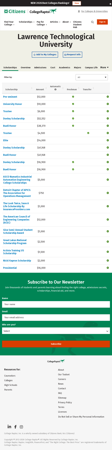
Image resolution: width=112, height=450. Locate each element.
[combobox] (92, 77)
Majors (77, 67)
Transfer (87, 89)
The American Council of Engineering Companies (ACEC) (16, 219)
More (103, 67)
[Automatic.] (55, 89)
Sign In (102, 22)
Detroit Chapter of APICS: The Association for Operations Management (17, 193)
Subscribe (56, 344)
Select (7, 331)
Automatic (55, 86)
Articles (54, 22)
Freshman (72, 89)
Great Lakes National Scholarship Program (14, 242)
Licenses (62, 412)
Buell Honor (9, 125)
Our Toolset (64, 374)
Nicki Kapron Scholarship (17, 260)
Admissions (40, 67)
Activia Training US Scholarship (13, 252)
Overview (25, 67)
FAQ (60, 393)
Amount (40, 89)
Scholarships (25, 22)
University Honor (12, 104)
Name (5, 298)
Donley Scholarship (14, 118)
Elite (5, 140)
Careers (62, 379)
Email (5, 311)
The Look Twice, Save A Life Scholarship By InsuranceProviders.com (16, 206)
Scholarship (11, 89)
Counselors (9, 375)
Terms (61, 407)
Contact (62, 388)
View (77, 3)
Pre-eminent (10, 96)
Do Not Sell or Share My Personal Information (81, 416)
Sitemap (62, 398)
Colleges (8, 380)
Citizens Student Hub (77, 25)
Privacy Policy (65, 402)
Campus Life (91, 67)
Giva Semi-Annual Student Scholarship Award (18, 231)
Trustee (7, 111)
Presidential (10, 267)
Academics (64, 67)
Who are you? (9, 324)
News (61, 384)
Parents (8, 389)
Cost (52, 67)
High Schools (10, 385)
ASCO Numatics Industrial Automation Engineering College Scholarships (17, 179)
